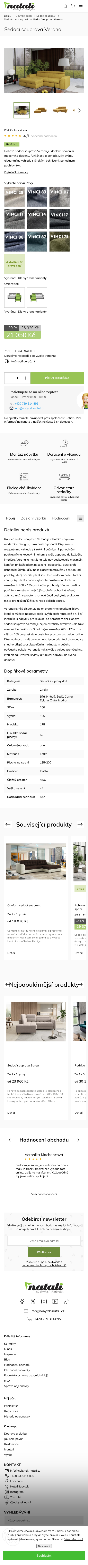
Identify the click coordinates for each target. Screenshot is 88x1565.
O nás (8, 1349)
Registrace (11, 1411)
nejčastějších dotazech (57, 421)
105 (42, 716)
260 (42, 707)
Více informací (73, 1539)
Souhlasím (44, 1555)
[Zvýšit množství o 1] (25, 378)
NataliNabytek (33, 1301)
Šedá (59, 696)
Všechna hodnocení (44, 136)
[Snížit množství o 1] (10, 378)
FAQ (7, 1380)
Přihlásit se (44, 1252)
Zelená (44, 700)
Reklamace (11, 1444)
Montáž (9, 1449)
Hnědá (50, 696)
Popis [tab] (11, 518)
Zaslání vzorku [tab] (33, 518)
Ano (42, 797)
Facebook (22, 1301)
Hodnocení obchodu (17, 1365)
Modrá (62, 700)
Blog (7, 1359)
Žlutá (53, 700)
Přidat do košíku (57, 378)
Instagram (44, 1301)
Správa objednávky (16, 1386)
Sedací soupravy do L (54, 681)
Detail (11, 953)
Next (80, 824)
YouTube (55, 1301)
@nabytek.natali (66, 1301)
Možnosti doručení (23, 361)
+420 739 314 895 (26, 403)
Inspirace (10, 1354)
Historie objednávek (17, 1416)
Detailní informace (16, 172)
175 (42, 724)
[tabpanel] (36, 898)
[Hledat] (65, 6)
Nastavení (44, 1546)
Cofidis (69, 418)
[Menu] (81, 6)
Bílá (42, 696)
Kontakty (10, 1343)
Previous (8, 824)
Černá (69, 696)
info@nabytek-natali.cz (30, 408)
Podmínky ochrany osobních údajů (26, 1375)
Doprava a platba (15, 1433)
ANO (43, 780)
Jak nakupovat (13, 1439)
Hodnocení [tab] (61, 518)
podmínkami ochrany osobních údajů (44, 1265)
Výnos (8, 1455)
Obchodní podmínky (17, 1370)
